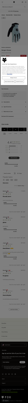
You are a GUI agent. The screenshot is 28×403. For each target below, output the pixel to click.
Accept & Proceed (19, 81)
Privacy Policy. (9, 74)
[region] (14, 71)
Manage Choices (13, 77)
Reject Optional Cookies (9, 81)
